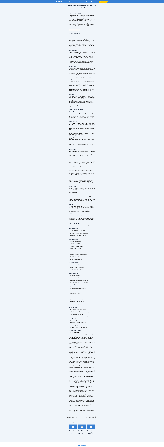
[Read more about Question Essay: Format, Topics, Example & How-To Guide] (91, 427)
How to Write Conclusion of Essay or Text (81, 432)
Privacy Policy (80, 445)
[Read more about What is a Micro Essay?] (73, 427)
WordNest (59, 1)
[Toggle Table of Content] (78, 30)
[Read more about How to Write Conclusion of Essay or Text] (82, 427)
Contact (84, 445)
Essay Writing (71, 433)
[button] (75, 1)
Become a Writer (94, 1)
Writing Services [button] (72, 1)
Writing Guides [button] (86, 1)
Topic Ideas (80, 1)
